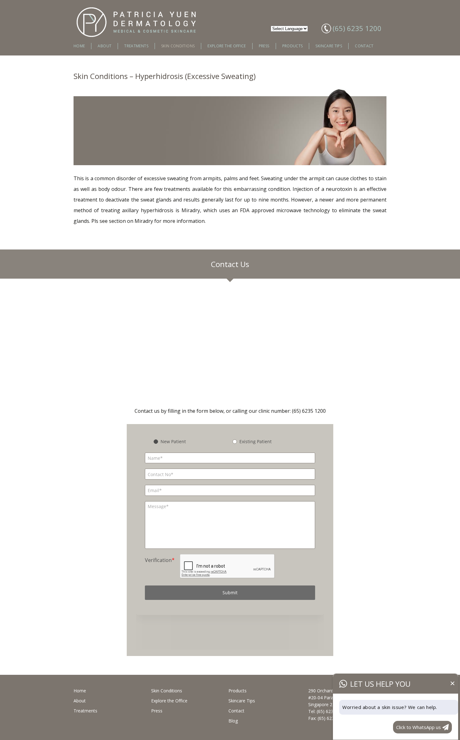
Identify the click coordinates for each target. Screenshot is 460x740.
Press (264, 46)
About (104, 46)
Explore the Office (226, 46)
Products (292, 46)
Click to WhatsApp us (418, 727)
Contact (364, 46)
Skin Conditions (178, 46)
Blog (233, 721)
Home (79, 46)
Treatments (136, 46)
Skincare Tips (328, 46)
